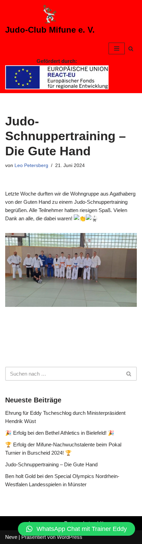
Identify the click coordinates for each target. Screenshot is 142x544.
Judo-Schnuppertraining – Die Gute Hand (51, 464)
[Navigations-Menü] (117, 48)
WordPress (69, 537)
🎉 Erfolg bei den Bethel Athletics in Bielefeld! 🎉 (59, 433)
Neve (11, 537)
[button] (76, 529)
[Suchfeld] (130, 48)
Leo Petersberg (31, 165)
